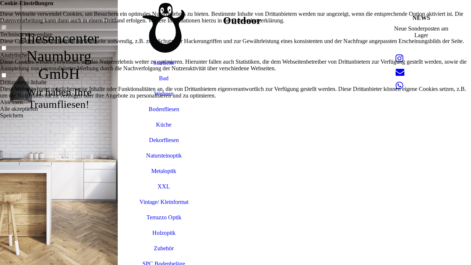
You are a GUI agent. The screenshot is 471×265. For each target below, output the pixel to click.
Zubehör (164, 248)
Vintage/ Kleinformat (163, 202)
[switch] (3, 28)
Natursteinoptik (164, 155)
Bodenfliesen (164, 109)
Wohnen (164, 94)
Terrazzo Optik (163, 217)
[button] (235, 102)
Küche (163, 124)
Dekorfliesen (164, 140)
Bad (164, 78)
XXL (163, 186)
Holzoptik (164, 233)
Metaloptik (163, 171)
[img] (59, 132)
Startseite (163, 63)
